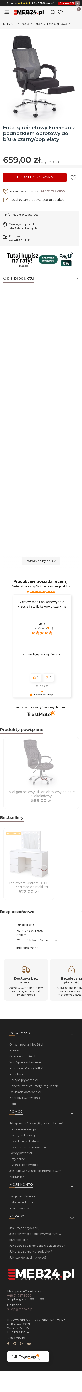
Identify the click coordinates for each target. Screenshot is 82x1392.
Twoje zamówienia (22, 1196)
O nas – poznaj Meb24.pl (26, 1044)
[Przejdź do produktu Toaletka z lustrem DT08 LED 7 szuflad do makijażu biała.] (29, 855)
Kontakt (14, 1050)
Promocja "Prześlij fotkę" (26, 1068)
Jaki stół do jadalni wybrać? (27, 1257)
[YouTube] (29, 1344)
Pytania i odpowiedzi (23, 1165)
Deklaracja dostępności (25, 1092)
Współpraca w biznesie (25, 1062)
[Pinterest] (14, 1344)
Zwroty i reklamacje (23, 1135)
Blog (12, 1104)
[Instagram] (21, 1344)
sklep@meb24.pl (20, 1309)
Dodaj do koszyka (35, 177)
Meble (25, 23)
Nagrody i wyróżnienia (24, 1098)
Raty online (17, 1159)
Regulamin (17, 1074)
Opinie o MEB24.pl (22, 1056)
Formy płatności (20, 1153)
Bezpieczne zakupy (23, 1129)
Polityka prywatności (23, 1080)
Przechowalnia (19, 1208)
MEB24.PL (9, 23)
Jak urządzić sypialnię (24, 1228)
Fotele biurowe (57, 23)
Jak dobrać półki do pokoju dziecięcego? (37, 1245)
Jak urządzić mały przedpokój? (30, 1251)
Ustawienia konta (21, 1202)
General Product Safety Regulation (33, 1086)
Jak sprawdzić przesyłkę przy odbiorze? (36, 1123)
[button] (41, 561)
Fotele (38, 23)
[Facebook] (8, 1344)
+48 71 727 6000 (53, 191)
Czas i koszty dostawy (24, 1141)
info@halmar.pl (27, 948)
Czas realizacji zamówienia (27, 1147)
